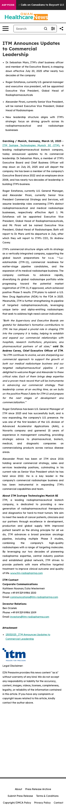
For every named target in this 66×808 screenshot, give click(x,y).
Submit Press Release (20, 795)
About (18, 789)
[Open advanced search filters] (53, 28)
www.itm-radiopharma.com (26, 573)
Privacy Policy (42, 802)
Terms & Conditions (47, 795)
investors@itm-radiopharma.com (29, 616)
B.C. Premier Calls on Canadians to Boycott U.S (34, 4)
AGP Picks (8, 5)
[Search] (45, 28)
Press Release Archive (38, 789)
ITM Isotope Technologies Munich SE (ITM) (30, 145)
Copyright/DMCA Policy (17, 802)
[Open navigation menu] (5, 29)
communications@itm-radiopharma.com (34, 597)
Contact (58, 802)
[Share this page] (61, 29)
